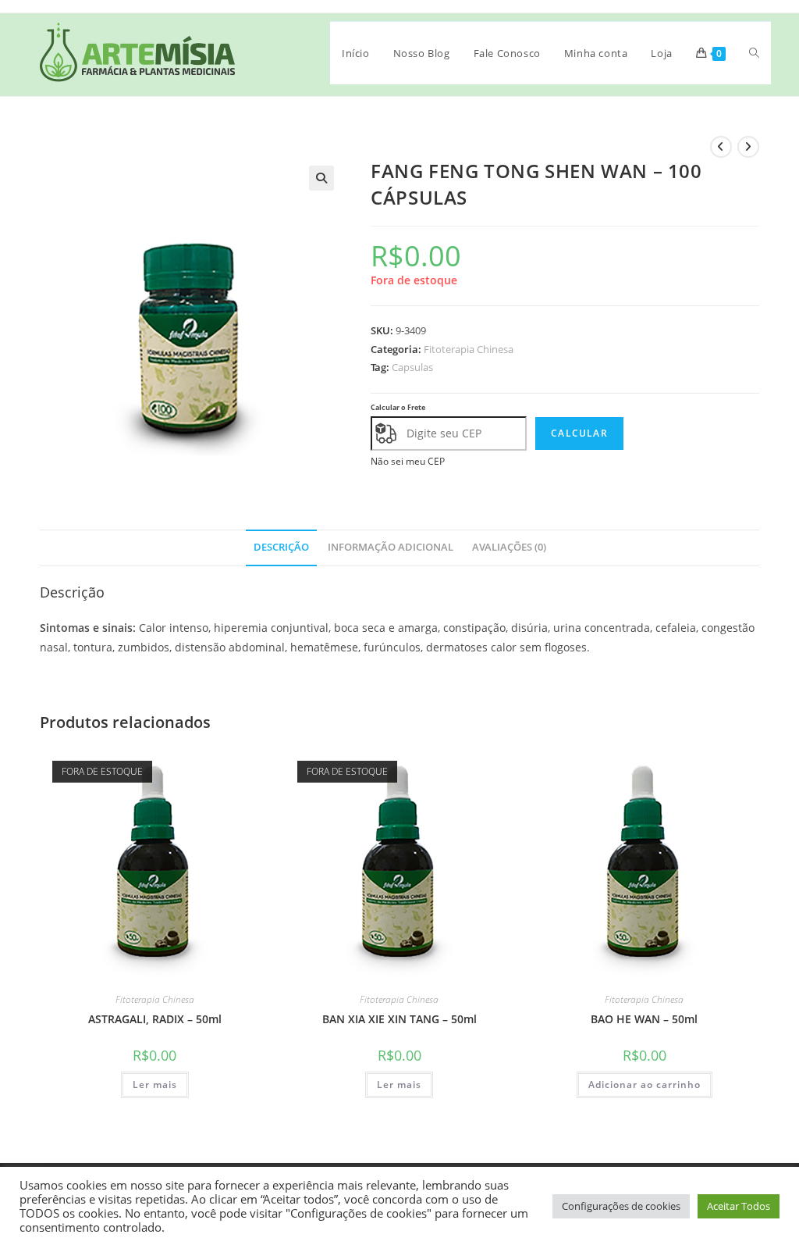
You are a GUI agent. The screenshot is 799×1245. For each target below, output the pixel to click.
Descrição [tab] (281, 547)
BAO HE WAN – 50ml (644, 1018)
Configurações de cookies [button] (621, 1206)
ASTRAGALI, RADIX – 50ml (155, 1018)
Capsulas (412, 367)
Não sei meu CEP (408, 461)
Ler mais (155, 1084)
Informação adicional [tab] (390, 547)
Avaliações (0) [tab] (509, 547)
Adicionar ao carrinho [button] (644, 1084)
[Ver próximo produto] (748, 147)
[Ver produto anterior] (721, 147)
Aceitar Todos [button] (738, 1206)
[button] (321, 178)
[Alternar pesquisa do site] (754, 52)
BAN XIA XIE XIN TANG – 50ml (399, 1018)
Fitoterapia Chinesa (468, 349)
